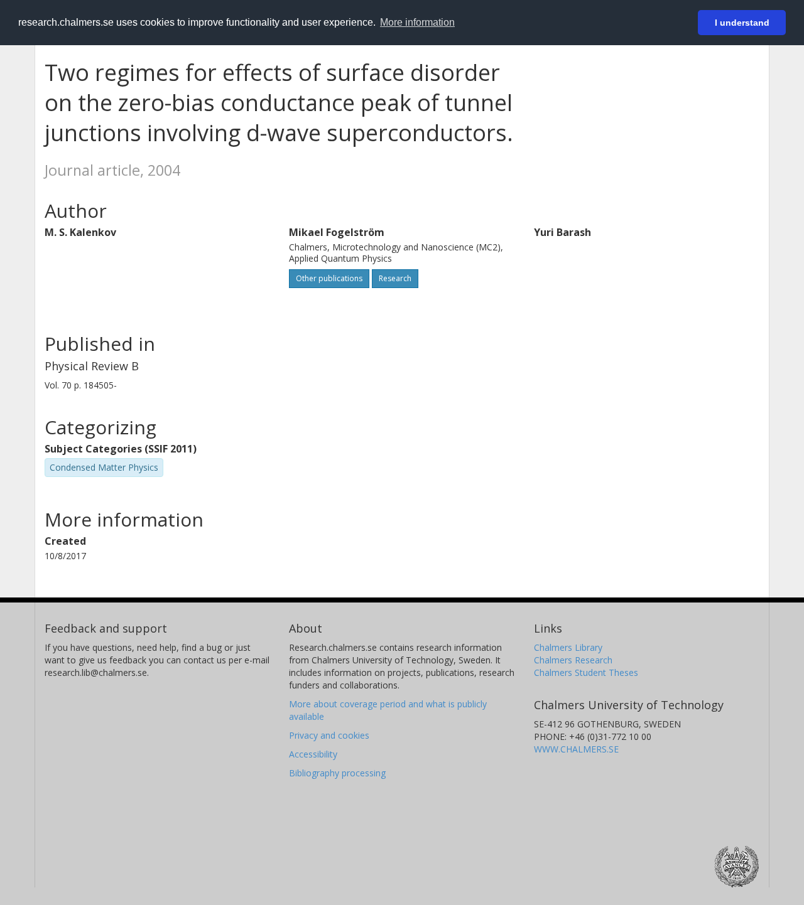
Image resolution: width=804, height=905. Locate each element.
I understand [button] (742, 23)
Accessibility (313, 754)
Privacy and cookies (329, 735)
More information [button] (417, 22)
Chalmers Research (573, 660)
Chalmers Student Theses (586, 672)
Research (395, 278)
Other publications (329, 278)
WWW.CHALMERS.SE (576, 749)
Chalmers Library (568, 647)
